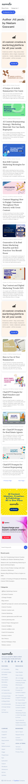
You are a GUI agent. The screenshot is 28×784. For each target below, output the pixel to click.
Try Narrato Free (8, 12)
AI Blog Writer (6, 701)
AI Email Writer (6, 707)
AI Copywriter (6, 690)
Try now (13, 63)
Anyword (4, 732)
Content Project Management (10, 623)
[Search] (25, 547)
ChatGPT (4, 735)
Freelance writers (7, 635)
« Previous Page (7, 480)
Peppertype (5, 755)
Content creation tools (8, 610)
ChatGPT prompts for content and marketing (14, 604)
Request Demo (20, 735)
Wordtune (4, 766)
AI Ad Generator (6, 704)
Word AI (4, 737)
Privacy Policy (20, 752)
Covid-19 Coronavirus (8, 632)
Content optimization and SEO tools (12, 616)
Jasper (3, 749)
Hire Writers (5, 638)
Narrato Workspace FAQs (9, 641)
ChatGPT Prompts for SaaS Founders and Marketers (12, 395)
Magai (3, 752)
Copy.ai (4, 764)
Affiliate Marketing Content (9, 591)
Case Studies (19, 672)
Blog (17, 669)
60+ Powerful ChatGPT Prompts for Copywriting (21, 698)
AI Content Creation (7, 594)
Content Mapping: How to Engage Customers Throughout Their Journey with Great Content (13, 204)
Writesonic (5, 769)
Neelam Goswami (15, 85)
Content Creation (6, 607)
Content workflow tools (8, 629)
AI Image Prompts (7, 597)
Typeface (16, 781)
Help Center (19, 675)
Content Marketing (7, 613)
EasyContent (5, 740)
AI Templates (5, 669)
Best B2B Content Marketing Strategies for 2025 (14, 164)
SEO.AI (4, 772)
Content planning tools (8, 619)
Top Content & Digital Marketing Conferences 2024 (21, 722)
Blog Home (5, 8)
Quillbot (4, 775)
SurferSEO (5, 761)
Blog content (5, 600)
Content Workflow (7, 626)
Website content (6, 645)
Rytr (3, 758)
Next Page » (21, 480)
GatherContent (6, 746)
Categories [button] (14, 8)
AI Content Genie (7, 693)
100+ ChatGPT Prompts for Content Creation (20, 690)
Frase (3, 743)
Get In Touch (19, 732)
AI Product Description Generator (5, 680)
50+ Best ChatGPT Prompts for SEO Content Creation (21, 705)
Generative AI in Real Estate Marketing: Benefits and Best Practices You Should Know (12, 247)
